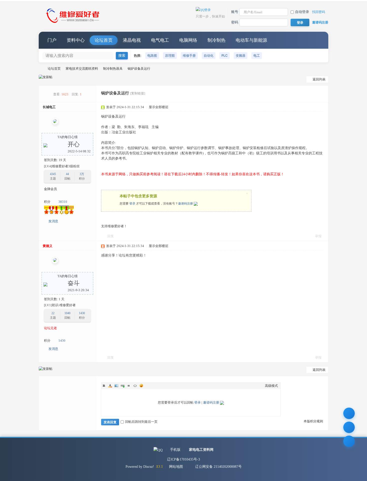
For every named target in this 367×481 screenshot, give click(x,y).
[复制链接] (137, 93)
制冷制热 (216, 40)
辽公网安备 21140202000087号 (218, 467)
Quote (128, 385)
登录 (132, 203)
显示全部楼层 (158, 107)
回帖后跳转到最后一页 (141, 422)
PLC (224, 55)
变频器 (240, 55)
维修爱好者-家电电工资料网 (41, 68)
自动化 (208, 55)
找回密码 (318, 12)
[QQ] (158, 449)
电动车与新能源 (251, 40)
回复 (110, 236)
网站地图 (176, 467)
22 (52, 313)
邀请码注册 (320, 22)
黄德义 (47, 246)
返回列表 (319, 79)
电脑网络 (188, 40)
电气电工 (160, 40)
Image (116, 385)
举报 (318, 236)
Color (110, 385)
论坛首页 (104, 40)
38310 (62, 202)
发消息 (53, 221)
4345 (53, 174)
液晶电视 (132, 40)
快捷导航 (319, 40)
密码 (234, 22)
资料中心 (76, 40)
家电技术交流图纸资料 (82, 68)
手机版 (175, 450)
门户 (51, 40)
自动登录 (302, 12)
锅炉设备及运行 (139, 68)
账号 (234, 12)
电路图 (152, 55)
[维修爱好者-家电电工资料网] (74, 23)
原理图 (170, 55)
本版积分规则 (313, 421)
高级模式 (271, 386)
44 (67, 174)
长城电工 (49, 107)
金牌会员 (50, 189)
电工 (256, 55)
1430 (82, 313)
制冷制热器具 (113, 68)
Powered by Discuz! (140, 467)
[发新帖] (45, 77)
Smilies (141, 385)
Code (135, 385)
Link (122, 385)
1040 (67, 313)
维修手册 (189, 55)
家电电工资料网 (201, 450)
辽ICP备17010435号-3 (183, 459)
